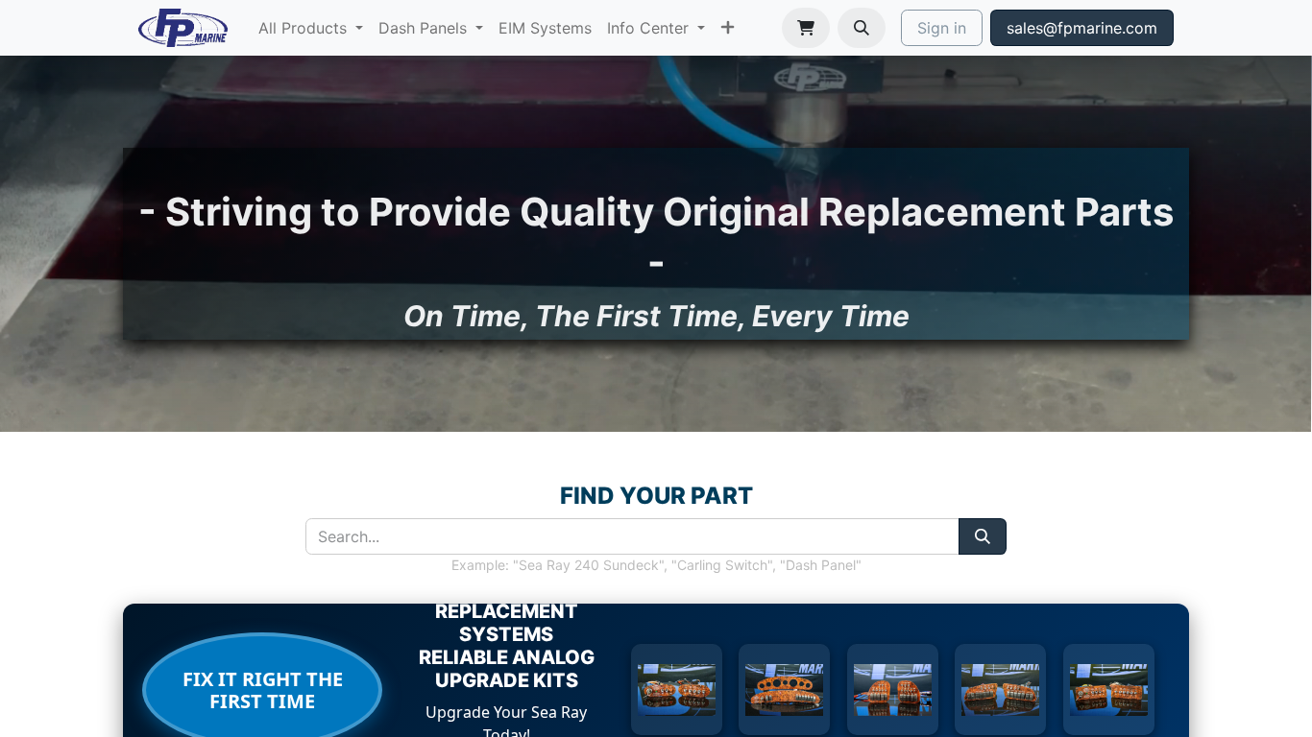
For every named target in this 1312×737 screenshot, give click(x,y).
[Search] (983, 536)
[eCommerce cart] (806, 28)
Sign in (941, 27)
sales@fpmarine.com (1082, 27)
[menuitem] (311, 28)
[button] (862, 28)
